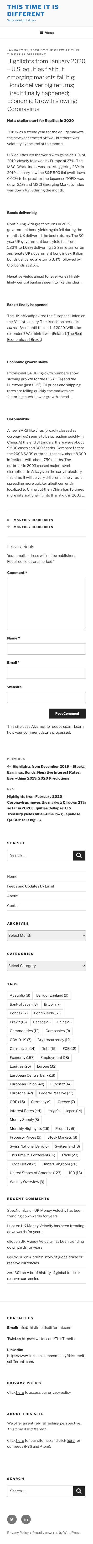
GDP (17, 1102)
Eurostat (61, 1084)
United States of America (35, 1173)
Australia (20, 995)
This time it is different (32, 1155)
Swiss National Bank (29, 1146)
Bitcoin (52, 1004)
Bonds (19, 1013)
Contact (14, 906)
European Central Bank (32, 1075)
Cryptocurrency (54, 1040)
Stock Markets (62, 1137)
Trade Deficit (23, 1164)
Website (14, 687)
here (20, 1392)
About (12, 896)
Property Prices (25, 1137)
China (64, 1022)
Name (13, 638)
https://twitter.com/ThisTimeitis (49, 1339)
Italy (53, 1111)
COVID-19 (20, 1040)
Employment (55, 1058)
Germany (41, 1102)
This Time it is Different (33, 11)
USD (74, 1173)
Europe (46, 1066)
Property (65, 1129)
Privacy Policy (18, 1533)
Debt (49, 1049)
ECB (69, 1049)
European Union (27, 1084)
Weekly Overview (27, 1182)
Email (13, 663)
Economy (22, 1058)
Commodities (24, 1031)
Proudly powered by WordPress (56, 1533)
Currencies (22, 1049)
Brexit (18, 1022)
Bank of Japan (24, 1004)
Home (12, 876)
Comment (17, 573)
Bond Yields (47, 1013)
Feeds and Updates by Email (30, 886)
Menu (49, 33)
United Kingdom (59, 1164)
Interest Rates (25, 1111)
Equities (20, 1066)
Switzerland (67, 1146)
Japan (74, 1111)
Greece (66, 1102)
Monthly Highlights (34, 520)
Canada (42, 1022)
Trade (69, 1155)
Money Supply (24, 1120)
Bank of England (52, 995)
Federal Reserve (56, 1093)
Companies (58, 1031)
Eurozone (21, 1093)
